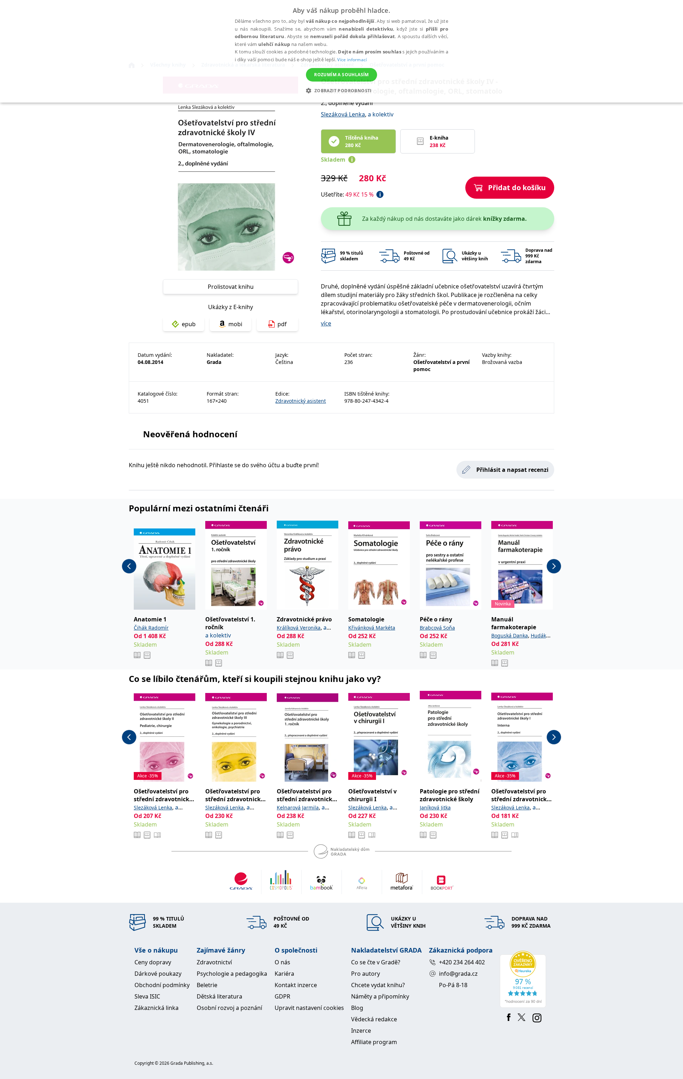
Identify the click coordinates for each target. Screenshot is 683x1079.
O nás (282, 962)
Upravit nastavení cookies (309, 1008)
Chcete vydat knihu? (378, 985)
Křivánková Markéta (371, 627)
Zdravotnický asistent (300, 400)
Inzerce (361, 1030)
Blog (357, 1008)
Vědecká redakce (374, 1019)
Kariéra (284, 974)
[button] (341, 90)
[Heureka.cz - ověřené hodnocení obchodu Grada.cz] (524, 979)
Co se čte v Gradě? (375, 962)
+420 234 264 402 (462, 962)
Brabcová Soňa (437, 627)
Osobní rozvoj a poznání (229, 1008)
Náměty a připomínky (380, 996)
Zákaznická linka (156, 1008)
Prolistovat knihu (231, 287)
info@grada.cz (458, 974)
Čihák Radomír (151, 627)
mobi (235, 324)
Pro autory (365, 974)
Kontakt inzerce (296, 985)
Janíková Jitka (435, 807)
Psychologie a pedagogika (232, 974)
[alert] (341, 51)
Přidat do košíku (517, 187)
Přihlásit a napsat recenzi (512, 470)
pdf (282, 324)
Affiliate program (374, 1042)
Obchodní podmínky (162, 985)
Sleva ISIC (147, 996)
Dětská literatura (219, 996)
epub (189, 324)
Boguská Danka (509, 635)
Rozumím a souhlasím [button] (341, 75)
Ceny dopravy (152, 962)
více (326, 323)
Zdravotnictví (214, 962)
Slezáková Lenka (343, 114)
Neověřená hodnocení (190, 434)
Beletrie (207, 985)
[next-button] (553, 566)
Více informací (352, 60)
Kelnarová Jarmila (298, 807)
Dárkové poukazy (157, 974)
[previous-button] (129, 566)
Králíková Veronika (299, 627)
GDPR (282, 996)
